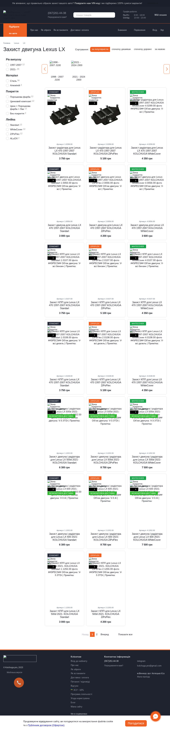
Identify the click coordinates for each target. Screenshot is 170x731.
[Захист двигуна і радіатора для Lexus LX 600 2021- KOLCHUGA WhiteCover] (147, 501)
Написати (152, 3)
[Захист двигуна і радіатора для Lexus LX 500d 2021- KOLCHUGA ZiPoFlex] (106, 424)
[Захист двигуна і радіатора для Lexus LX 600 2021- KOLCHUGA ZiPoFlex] (106, 501)
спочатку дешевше (121, 49)
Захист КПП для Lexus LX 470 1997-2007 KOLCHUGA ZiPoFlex (105, 305)
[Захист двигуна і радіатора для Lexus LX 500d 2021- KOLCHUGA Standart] (64, 424)
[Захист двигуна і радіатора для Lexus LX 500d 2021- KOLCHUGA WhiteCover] (147, 424)
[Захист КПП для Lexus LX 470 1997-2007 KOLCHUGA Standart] (64, 270)
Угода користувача (80, 698)
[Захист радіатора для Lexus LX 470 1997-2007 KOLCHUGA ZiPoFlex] (106, 115)
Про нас (34, 30)
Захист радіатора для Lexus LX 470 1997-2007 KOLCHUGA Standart (64, 150)
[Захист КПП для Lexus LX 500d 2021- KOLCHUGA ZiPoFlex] (106, 578)
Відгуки (74, 686)
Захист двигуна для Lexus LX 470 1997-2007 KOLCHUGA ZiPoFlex (106, 228)
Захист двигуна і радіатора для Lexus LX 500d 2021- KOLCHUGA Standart (64, 459)
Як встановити (60, 30)
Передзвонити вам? (57, 17)
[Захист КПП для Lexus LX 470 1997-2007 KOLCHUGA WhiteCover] (147, 270)
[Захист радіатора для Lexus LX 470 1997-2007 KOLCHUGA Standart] (64, 115)
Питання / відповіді (80, 681)
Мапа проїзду (143, 677)
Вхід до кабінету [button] (79, 661)
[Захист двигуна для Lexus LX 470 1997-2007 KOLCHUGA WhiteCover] (147, 192)
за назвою (160, 49)
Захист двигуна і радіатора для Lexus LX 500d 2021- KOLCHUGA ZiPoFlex (105, 459)
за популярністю (100, 49)
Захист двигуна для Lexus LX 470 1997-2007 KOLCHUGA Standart (64, 228)
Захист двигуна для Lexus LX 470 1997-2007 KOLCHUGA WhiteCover (147, 228)
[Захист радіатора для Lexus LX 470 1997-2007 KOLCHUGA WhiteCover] (147, 115)
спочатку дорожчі (143, 49)
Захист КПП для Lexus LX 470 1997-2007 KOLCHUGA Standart (64, 305)
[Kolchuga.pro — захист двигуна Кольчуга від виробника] (20, 658)
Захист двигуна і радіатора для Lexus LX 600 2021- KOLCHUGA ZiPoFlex (105, 536)
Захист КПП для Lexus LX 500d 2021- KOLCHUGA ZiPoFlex (106, 614)
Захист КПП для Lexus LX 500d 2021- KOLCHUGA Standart (64, 614)
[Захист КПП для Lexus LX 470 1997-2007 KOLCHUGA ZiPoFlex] (106, 270)
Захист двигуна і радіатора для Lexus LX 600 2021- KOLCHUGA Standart (64, 536)
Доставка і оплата (80, 30)
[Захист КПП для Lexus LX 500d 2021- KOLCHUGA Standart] (64, 578)
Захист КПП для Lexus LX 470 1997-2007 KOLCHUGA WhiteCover (147, 305)
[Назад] (45, 69)
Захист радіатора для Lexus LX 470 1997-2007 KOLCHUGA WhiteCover (147, 150)
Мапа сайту (76, 706)
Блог (73, 702)
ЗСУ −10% (77, 690)
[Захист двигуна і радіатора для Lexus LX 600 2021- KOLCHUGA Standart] (64, 501)
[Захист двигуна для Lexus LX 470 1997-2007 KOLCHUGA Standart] (64, 192)
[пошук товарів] (112, 15)
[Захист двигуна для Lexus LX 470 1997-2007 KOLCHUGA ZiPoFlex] (106, 192)
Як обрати (46, 30)
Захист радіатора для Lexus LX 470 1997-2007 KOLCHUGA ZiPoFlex (106, 150)
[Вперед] (167, 69)
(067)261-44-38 (57, 13)
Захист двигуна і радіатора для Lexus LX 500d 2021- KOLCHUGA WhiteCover (147, 459)
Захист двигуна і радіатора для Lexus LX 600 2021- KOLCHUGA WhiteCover (147, 536)
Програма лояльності (81, 694)
